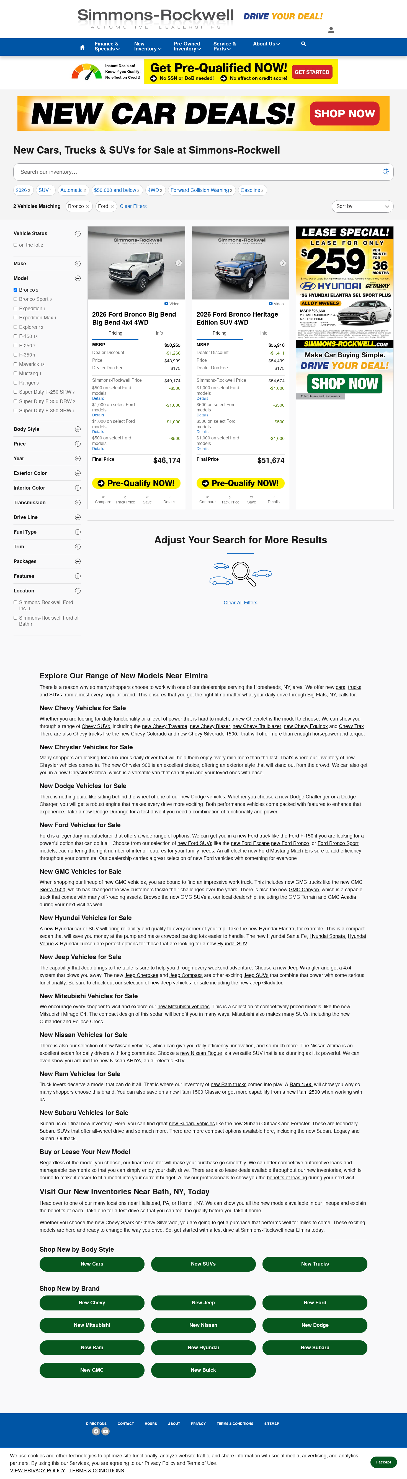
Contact (126, 1424)
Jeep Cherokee (141, 975)
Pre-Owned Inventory (187, 46)
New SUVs (203, 1264)
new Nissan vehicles (127, 1046)
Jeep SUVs (256, 975)
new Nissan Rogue (201, 1053)
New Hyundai (203, 1347)
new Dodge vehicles (203, 797)
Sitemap (271, 1424)
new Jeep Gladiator (260, 983)
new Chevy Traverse (164, 726)
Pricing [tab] (115, 333)
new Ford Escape (250, 843)
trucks (354, 687)
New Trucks (315, 1264)
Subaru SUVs (55, 1131)
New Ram (92, 1347)
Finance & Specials (107, 46)
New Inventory (145, 46)
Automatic (73, 190)
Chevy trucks (87, 734)
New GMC (92, 1370)
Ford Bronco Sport (338, 843)
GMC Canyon (304, 890)
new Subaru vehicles (192, 1124)
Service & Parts (224, 46)
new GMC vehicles (125, 882)
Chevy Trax (351, 726)
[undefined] (203, 113)
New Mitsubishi (92, 1325)
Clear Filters (133, 206)
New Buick (203, 1370)
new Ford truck (253, 836)
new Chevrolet (251, 719)
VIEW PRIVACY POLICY (37, 1471)
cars (340, 687)
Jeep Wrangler (304, 968)
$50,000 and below (117, 190)
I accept (383, 1462)
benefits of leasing (287, 1178)
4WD (155, 190)
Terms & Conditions (235, 1424)
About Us (264, 44)
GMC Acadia (342, 897)
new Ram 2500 (303, 1092)
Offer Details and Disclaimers (320, 396)
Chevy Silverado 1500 (212, 734)
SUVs (55, 695)
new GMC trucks (303, 882)
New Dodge (315, 1325)
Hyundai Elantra (276, 929)
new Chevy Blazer (210, 726)
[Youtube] (105, 1431)
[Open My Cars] (329, 30)
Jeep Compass (186, 975)
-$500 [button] (175, 388)
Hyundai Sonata (327, 936)
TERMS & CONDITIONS (96, 1471)
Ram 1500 (301, 1084)
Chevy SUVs (96, 726)
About (174, 1424)
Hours (151, 1424)
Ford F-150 (301, 836)
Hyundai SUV (232, 944)
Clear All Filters (240, 603)
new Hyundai (58, 929)
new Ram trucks (228, 1084)
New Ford (315, 1302)
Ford (103, 206)
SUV (45, 190)
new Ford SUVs (194, 843)
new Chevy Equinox (306, 726)
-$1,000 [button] (173, 405)
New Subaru (315, 1347)
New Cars (92, 1264)
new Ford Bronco (290, 843)
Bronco (76, 206)
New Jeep (203, 1302)
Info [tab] (159, 333)
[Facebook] (96, 1431)
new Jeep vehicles (170, 983)
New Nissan (203, 1325)
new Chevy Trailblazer (257, 726)
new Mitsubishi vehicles (184, 1007)
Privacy (198, 1424)
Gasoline (252, 190)
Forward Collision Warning (201, 190)
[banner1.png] (203, 113)
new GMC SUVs (188, 897)
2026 (23, 190)
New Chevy (92, 1302)
